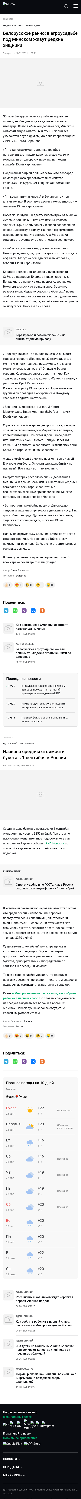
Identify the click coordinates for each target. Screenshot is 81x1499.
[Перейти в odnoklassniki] (42, 611)
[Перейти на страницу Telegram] (48, 1424)
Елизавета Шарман (21, 1021)
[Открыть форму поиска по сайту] (66, 6)
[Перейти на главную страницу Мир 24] (9, 6)
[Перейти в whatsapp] (15, 611)
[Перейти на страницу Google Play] (12, 1445)
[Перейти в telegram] (6, 611)
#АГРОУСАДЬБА (33, 25)
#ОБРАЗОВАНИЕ (27, 744)
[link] (21, 329)
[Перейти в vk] (33, 611)
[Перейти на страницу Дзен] (34, 1424)
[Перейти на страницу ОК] (20, 1424)
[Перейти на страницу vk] (6, 1424)
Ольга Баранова (20, 570)
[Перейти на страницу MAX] (13, 1424)
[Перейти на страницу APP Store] (32, 1445)
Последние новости (23, 678)
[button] (6, 611)
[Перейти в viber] (24, 611)
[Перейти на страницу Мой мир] (27, 1424)
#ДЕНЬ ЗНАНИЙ (10, 744)
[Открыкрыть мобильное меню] (75, 6)
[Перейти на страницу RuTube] (41, 1424)
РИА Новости (55, 843)
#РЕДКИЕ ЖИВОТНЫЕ (13, 25)
